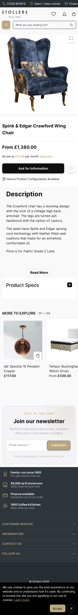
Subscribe (58, 445)
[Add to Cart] (38, 356)
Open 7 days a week (47, 3)
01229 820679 (16, 3)
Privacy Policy (30, 456)
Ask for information (33, 168)
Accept (57, 608)
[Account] (64, 14)
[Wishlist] (53, 14)
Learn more (21, 600)
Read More (39, 273)
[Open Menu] (6, 25)
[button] (39, 524)
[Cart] (74, 14)
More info (46, 156)
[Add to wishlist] (71, 168)
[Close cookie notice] (71, 608)
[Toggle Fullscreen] (71, 38)
